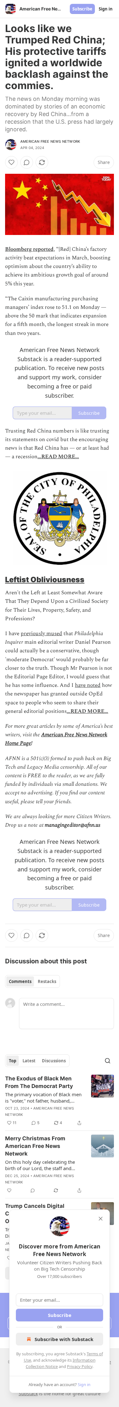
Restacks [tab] (47, 981)
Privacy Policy (79, 1366)
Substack (28, 1394)
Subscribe (82, 9)
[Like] (11, 162)
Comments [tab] (20, 981)
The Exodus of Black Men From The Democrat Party (39, 1082)
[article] (59, 1101)
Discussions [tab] (54, 1061)
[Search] (107, 1060)
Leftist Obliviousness (44, 579)
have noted (88, 685)
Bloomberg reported (29, 249)
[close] (101, 1219)
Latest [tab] (29, 1061)
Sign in (106, 9)
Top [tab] (12, 1061)
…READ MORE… (58, 457)
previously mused (41, 633)
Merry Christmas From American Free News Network (35, 1146)
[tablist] (32, 981)
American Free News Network (50, 141)
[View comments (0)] (26, 162)
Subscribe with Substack (64, 1339)
